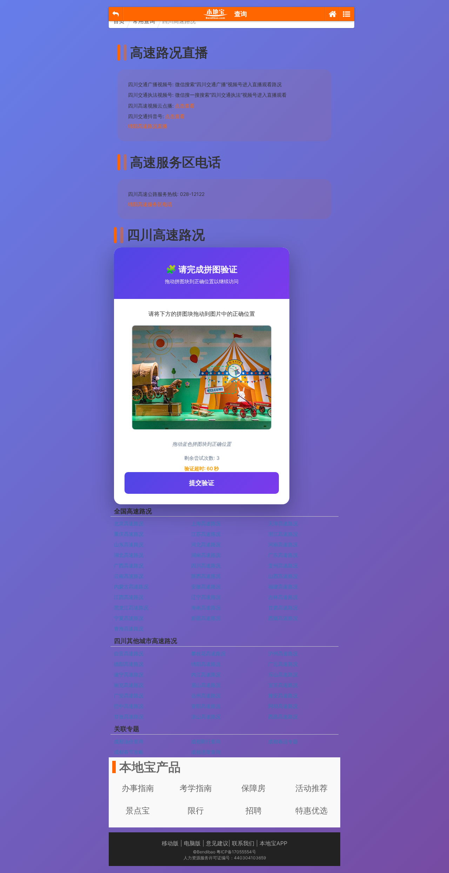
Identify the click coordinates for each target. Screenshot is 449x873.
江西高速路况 (128, 597)
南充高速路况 (128, 685)
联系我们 (243, 843)
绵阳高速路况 (206, 664)
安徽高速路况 (206, 586)
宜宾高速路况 (283, 685)
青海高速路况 (128, 629)
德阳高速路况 (128, 664)
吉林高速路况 (283, 597)
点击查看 (185, 106)
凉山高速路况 (206, 716)
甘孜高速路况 (128, 716)
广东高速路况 (283, 555)
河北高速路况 (206, 544)
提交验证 (201, 482)
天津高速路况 (283, 523)
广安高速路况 (128, 695)
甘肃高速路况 (283, 608)
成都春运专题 (283, 741)
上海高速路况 (206, 523)
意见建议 (217, 843)
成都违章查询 (206, 752)
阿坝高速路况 (283, 706)
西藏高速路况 (283, 618)
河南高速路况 (283, 544)
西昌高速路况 (283, 716)
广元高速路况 (283, 664)
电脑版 (192, 843)
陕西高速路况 (206, 576)
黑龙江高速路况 (131, 608)
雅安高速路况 (283, 695)
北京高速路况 (128, 523)
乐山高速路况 (283, 674)
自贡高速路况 (128, 653)
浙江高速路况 (283, 534)
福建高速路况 (283, 586)
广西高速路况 (128, 565)
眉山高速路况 (206, 685)
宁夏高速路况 (128, 618)
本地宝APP (273, 843)
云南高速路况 (128, 576)
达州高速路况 (206, 695)
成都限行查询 (206, 741)
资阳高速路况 (206, 706)
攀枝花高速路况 (208, 653)
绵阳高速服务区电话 (150, 204)
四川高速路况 (206, 565)
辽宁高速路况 (206, 597)
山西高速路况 (283, 576)
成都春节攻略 (128, 752)
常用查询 (144, 21)
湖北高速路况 (128, 555)
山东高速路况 (128, 544)
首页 (119, 21)
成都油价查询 (128, 741)
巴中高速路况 (128, 706)
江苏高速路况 (206, 534)
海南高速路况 (206, 608)
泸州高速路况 (283, 653)
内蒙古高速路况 (131, 586)
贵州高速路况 (283, 565)
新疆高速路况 (206, 618)
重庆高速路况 (128, 534)
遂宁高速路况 (128, 674)
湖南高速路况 (206, 555)
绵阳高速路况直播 (147, 126)
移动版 (170, 843)
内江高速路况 (206, 674)
